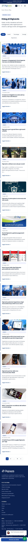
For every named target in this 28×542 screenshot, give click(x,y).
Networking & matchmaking (8, 495)
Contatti (3, 512)
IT (16, 5)
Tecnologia (16, 34)
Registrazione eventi (6, 485)
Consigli (24, 34)
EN (19, 5)
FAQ (3, 510)
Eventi (9, 34)
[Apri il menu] (25, 5)
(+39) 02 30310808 (18, 520)
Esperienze (14, 37)
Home (3, 10)
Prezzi (3, 506)
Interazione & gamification (8, 493)
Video (3, 508)
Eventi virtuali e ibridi (6, 491)
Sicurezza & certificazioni (7, 514)
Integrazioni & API (6, 497)
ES (21, 5)
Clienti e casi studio (6, 504)
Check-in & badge (6, 487)
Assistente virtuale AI (16, 485)
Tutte (3, 34)
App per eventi (5, 489)
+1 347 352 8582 (19, 528)
